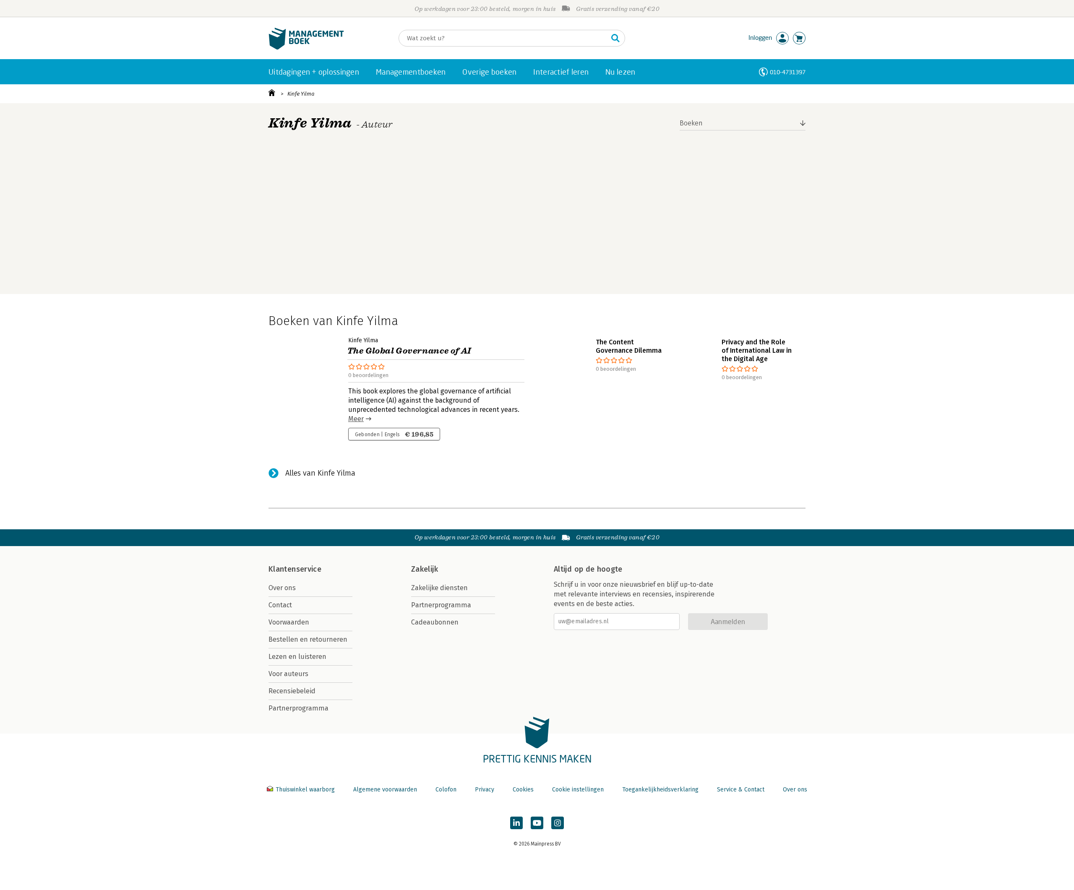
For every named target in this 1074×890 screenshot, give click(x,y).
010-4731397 (788, 71)
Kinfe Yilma (301, 94)
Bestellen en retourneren (307, 639)
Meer (356, 419)
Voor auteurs (288, 674)
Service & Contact (740, 789)
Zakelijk (424, 569)
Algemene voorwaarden (385, 789)
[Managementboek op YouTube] (537, 823)
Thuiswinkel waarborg (305, 789)
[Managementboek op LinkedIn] (516, 823)
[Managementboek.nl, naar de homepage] (306, 47)
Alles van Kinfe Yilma (320, 473)
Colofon (445, 789)
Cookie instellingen (578, 789)
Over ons (282, 588)
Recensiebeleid (291, 691)
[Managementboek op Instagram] (557, 823)
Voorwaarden (288, 622)
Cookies (523, 789)
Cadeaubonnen (435, 622)
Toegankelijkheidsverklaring (660, 789)
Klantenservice (294, 569)
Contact (280, 605)
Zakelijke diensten (439, 588)
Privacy (484, 789)
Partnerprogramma (298, 708)
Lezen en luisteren (297, 657)
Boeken (691, 123)
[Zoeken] (615, 38)
